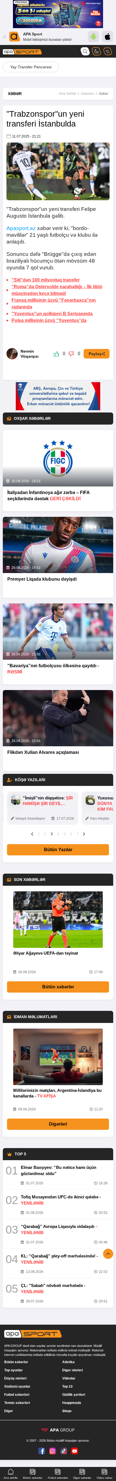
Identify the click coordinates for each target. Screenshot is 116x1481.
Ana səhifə (11, 1477)
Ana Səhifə (67, 94)
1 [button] (39, 834)
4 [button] (58, 834)
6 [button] (71, 834)
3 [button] (52, 834)
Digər (8, 1411)
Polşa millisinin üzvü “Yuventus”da (49, 320)
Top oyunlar (13, 1370)
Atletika (68, 1362)
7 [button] (78, 834)
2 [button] (45, 834)
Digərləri (58, 1124)
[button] (32, 833)
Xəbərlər (87, 94)
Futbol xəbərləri (16, 1395)
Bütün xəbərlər (58, 986)
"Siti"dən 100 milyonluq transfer (46, 280)
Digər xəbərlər (82, 1477)
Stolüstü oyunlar (17, 1386)
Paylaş (95, 353)
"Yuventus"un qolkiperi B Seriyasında (52, 313)
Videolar (68, 1378)
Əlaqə (67, 1411)
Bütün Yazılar (58, 849)
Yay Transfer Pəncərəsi (31, 67)
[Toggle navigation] (107, 51)
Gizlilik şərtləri (73, 1395)
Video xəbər (104, 1477)
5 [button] (65, 834)
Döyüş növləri (15, 1378)
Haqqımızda (71, 1403)
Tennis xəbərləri (17, 1403)
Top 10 (67, 1386)
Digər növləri (72, 1370)
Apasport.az (21, 228)
